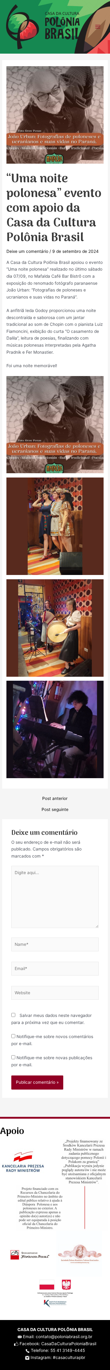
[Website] (55, 993)
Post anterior (55, 799)
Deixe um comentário (27, 251)
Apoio (12, 1131)
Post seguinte (55, 810)
